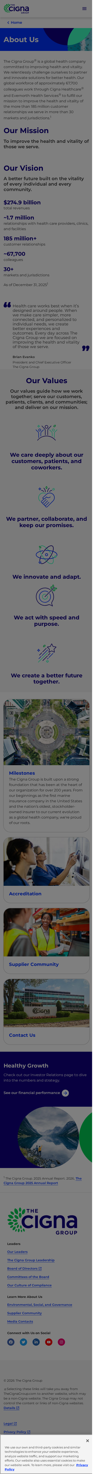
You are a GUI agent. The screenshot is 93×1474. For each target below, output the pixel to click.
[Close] (88, 1441)
